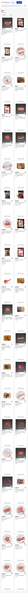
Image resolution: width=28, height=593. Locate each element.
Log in (19, 2)
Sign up (13, 2)
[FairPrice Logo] (6, 2)
